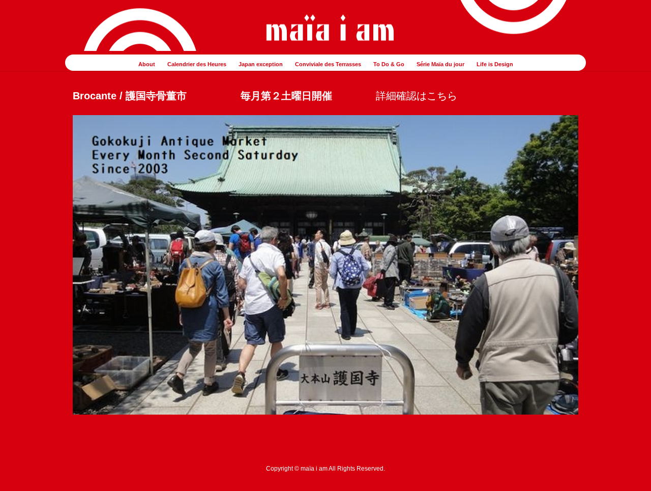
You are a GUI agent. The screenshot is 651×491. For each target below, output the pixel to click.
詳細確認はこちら (416, 95)
